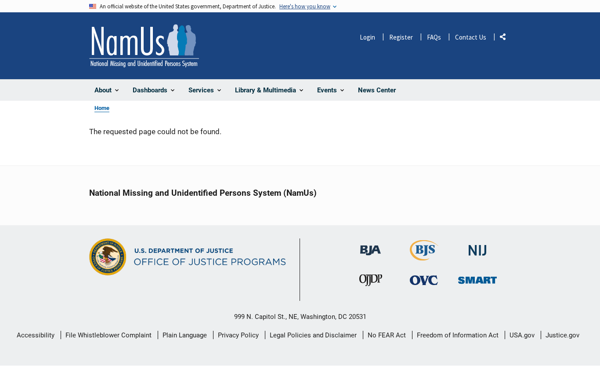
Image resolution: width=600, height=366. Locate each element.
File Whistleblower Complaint (108, 335)
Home (101, 108)
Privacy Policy (238, 335)
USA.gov (522, 335)
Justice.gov (562, 335)
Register (401, 37)
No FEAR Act (387, 335)
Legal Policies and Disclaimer (313, 335)
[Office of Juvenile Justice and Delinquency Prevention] (370, 282)
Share (506, 38)
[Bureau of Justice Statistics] (424, 257)
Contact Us (470, 37)
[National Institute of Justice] (477, 246)
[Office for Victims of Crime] (424, 280)
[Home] (144, 46)
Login (367, 37)
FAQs (434, 37)
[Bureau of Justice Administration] (370, 246)
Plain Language (185, 335)
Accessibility (35, 335)
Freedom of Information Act (458, 335)
